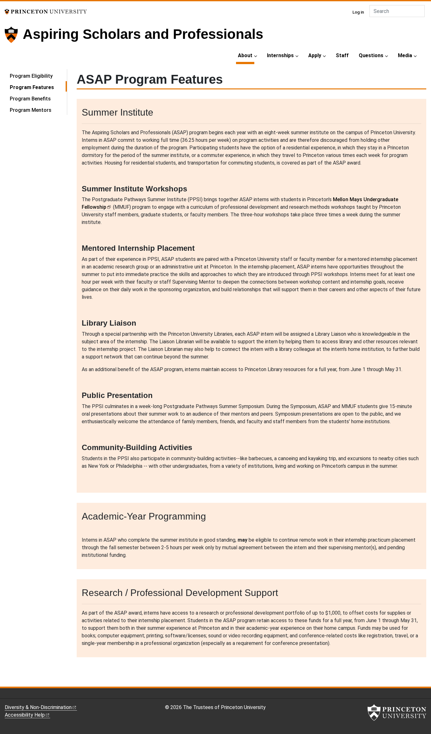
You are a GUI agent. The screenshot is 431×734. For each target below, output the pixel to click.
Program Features (38, 87)
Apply (314, 55)
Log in (358, 12)
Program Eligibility (31, 76)
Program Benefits (30, 99)
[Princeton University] (46, 11)
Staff (342, 55)
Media (405, 55)
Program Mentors (30, 110)
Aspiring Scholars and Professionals (143, 34)
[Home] (14, 37)
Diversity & (38, 707)
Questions (371, 55)
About (246, 55)
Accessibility (25, 715)
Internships (280, 55)
